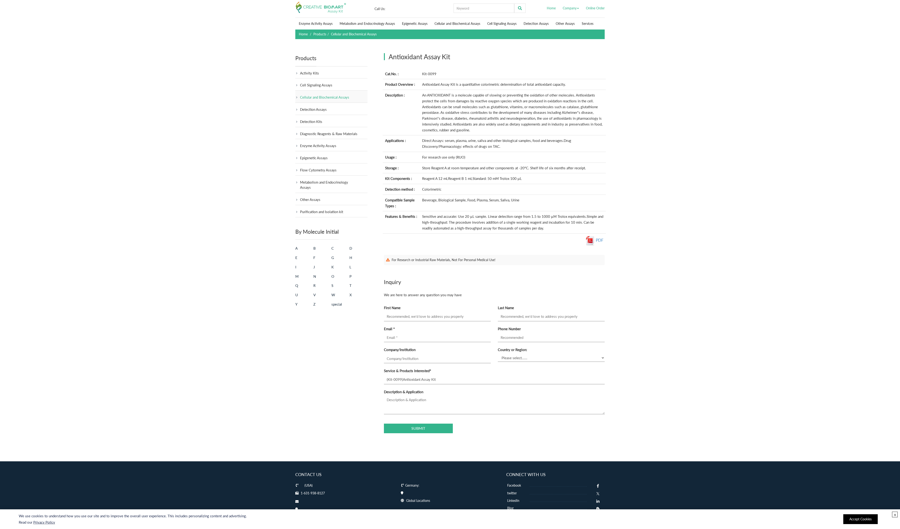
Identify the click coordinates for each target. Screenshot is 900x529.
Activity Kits (309, 73)
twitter (511, 493)
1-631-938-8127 (313, 493)
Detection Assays (536, 24)
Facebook (513, 485)
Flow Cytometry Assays (318, 170)
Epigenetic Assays (415, 24)
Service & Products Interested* (407, 371)
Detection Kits (311, 121)
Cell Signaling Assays (502, 24)
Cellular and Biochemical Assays (457, 24)
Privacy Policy (44, 522)
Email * (389, 329)
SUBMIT (418, 428)
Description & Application (403, 392)
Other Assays (565, 24)
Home (551, 8)
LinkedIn (512, 501)
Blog (510, 508)
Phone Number (509, 329)
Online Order (595, 8)
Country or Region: (512, 350)
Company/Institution (400, 350)
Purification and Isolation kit (321, 212)
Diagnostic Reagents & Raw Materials (328, 134)
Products (319, 34)
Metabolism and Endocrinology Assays (367, 24)
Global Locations (418, 501)
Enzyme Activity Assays (316, 24)
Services (587, 24)
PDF (599, 240)
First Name (392, 308)
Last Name (506, 308)
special (336, 304)
